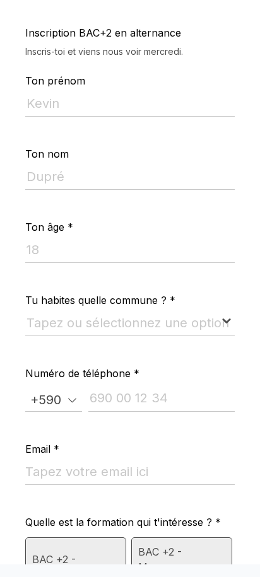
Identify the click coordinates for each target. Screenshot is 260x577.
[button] (53, 399)
